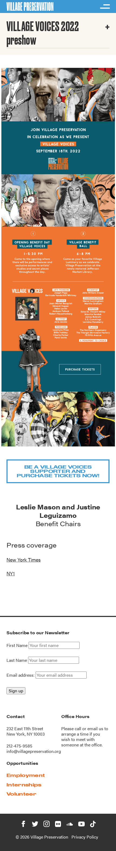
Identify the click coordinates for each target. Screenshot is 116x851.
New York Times (23, 559)
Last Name (16, 660)
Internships (24, 784)
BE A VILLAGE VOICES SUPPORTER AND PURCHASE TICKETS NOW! (58, 471)
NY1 (10, 573)
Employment (25, 775)
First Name (17, 645)
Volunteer (21, 793)
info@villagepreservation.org (33, 751)
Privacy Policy (84, 837)
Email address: (21, 675)
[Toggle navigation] (105, 6)
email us (95, 728)
